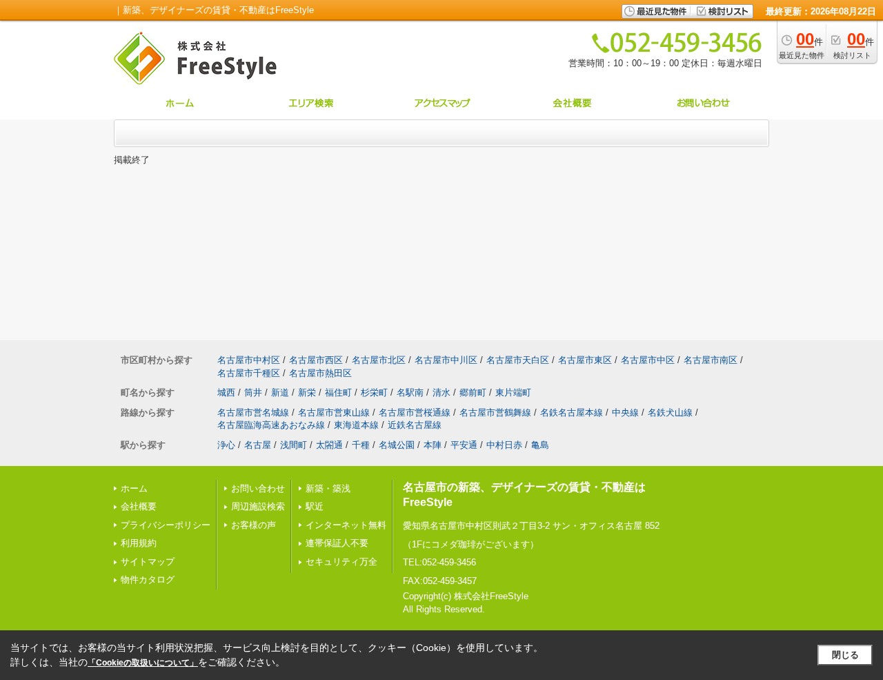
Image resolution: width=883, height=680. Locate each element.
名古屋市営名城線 (253, 412)
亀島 (540, 445)
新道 (280, 392)
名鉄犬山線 (670, 412)
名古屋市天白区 (517, 360)
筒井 (253, 392)
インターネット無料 (346, 525)
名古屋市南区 (710, 360)
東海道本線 (356, 425)
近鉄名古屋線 (415, 425)
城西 (226, 392)
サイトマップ (148, 561)
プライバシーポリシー (165, 525)
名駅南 (410, 392)
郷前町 (472, 392)
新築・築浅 (328, 488)
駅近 (315, 506)
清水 (441, 392)
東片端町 (513, 392)
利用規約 (139, 543)
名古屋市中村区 (248, 360)
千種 (361, 445)
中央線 (625, 412)
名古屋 (257, 445)
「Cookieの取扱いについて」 (143, 663)
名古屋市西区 (316, 360)
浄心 (226, 445)
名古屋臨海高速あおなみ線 (271, 425)
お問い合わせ (258, 488)
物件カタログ (148, 579)
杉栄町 (374, 392)
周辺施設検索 (258, 506)
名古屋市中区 (648, 360)
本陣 (433, 445)
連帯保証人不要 (337, 543)
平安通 (463, 445)
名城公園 (397, 445)
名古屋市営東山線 (334, 412)
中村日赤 (504, 445)
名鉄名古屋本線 (571, 412)
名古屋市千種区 (248, 373)
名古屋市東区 (585, 360)
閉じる (845, 655)
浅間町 (293, 445)
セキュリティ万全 (341, 561)
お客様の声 (253, 525)
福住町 (338, 392)
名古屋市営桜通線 (414, 412)
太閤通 (329, 445)
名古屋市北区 (379, 360)
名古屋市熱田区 (320, 373)
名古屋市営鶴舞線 (495, 412)
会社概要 (139, 506)
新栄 (307, 392)
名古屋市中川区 (446, 360)
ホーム (134, 488)
